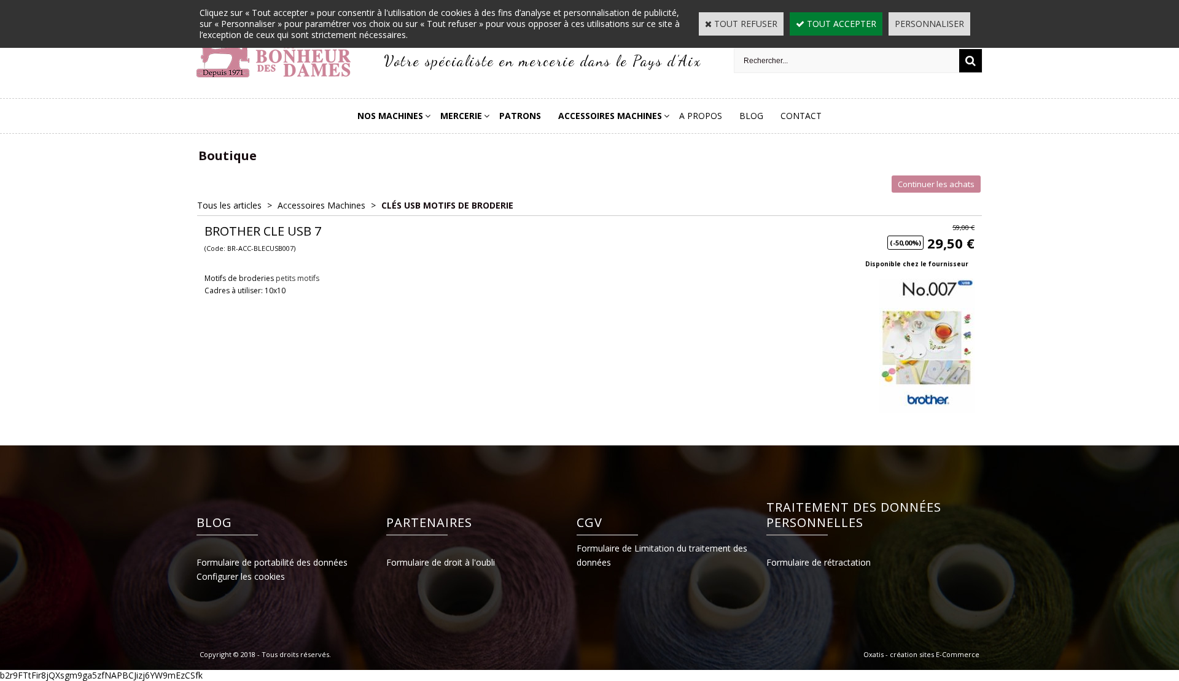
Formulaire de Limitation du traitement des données (662, 555)
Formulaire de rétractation (818, 562)
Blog (751, 115)
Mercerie (461, 115)
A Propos (700, 115)
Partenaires (429, 522)
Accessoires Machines (610, 115)
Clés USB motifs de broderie (447, 205)
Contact (801, 115)
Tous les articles (229, 205)
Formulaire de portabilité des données (272, 562)
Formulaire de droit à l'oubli (440, 562)
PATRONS (520, 115)
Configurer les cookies (240, 576)
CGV (589, 522)
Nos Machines (390, 115)
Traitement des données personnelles (853, 515)
